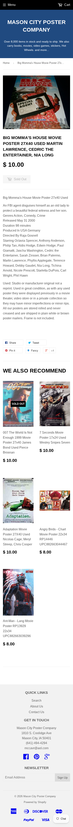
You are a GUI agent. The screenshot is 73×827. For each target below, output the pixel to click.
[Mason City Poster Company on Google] (47, 758)
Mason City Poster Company (36, 26)
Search (36, 700)
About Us (36, 706)
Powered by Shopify (35, 802)
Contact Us (36, 712)
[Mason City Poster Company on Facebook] (26, 758)
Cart (66, 4)
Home (6, 62)
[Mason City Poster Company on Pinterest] (37, 758)
